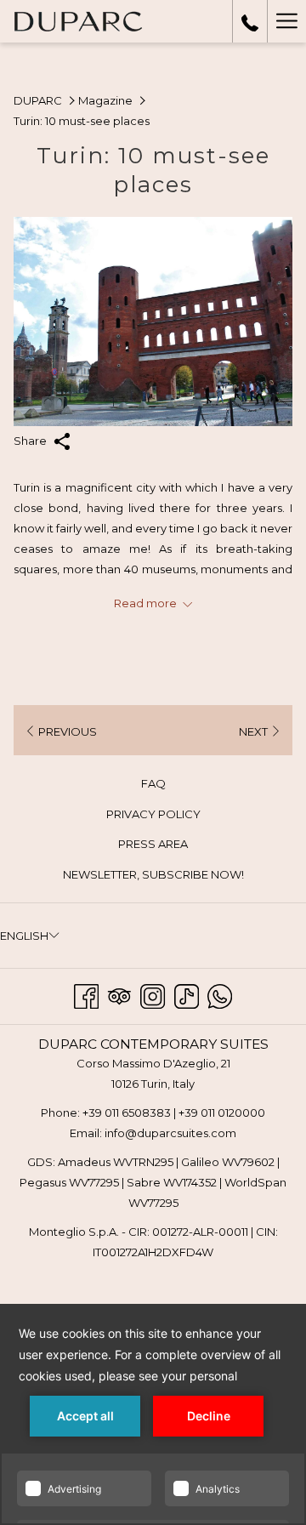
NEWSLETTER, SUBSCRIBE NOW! (173, 877)
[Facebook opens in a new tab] (86, 994)
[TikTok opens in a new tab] (186, 994)
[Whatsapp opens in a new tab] (219, 994)
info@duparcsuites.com (170, 1133)
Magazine (105, 100)
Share (31, 440)
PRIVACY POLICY (153, 814)
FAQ (173, 786)
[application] (153, 1414)
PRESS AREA (153, 844)
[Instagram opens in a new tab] (152, 994)
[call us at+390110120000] (249, 21)
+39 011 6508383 (126, 1112)
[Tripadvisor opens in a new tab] (119, 994)
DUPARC (38, 100)
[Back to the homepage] (78, 22)
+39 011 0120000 (221, 1112)
